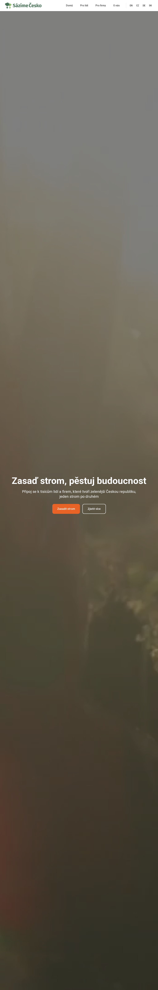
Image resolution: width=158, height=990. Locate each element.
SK (150, 5)
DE (144, 5)
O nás (116, 5)
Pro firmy (101, 5)
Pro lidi (84, 5)
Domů (69, 5)
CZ (137, 5)
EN (131, 5)
